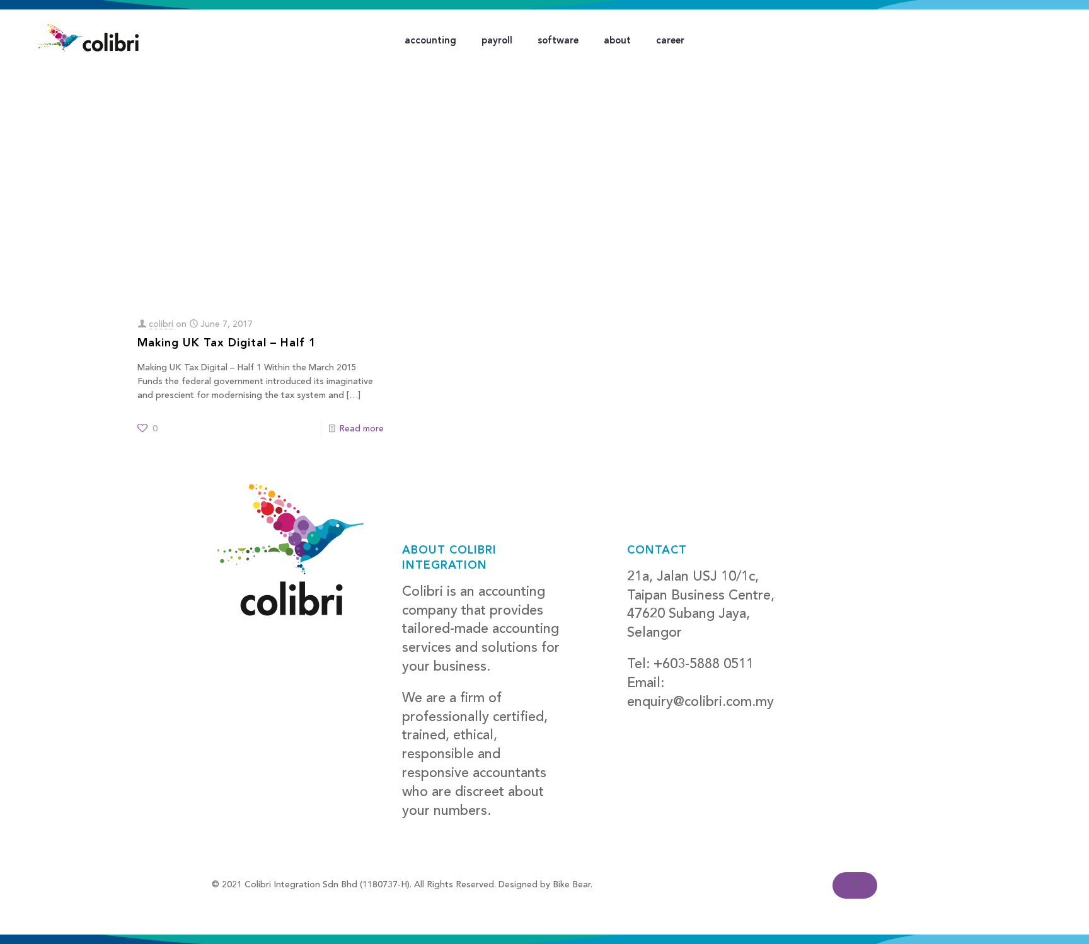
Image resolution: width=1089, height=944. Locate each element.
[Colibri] (88, 38)
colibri (161, 324)
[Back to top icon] (855, 885)
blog (641, 720)
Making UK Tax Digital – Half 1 (226, 343)
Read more (361, 428)
